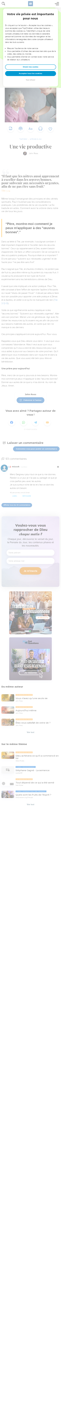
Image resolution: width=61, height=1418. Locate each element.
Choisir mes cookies (30, 67)
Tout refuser (30, 80)
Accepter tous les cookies (30, 73)
